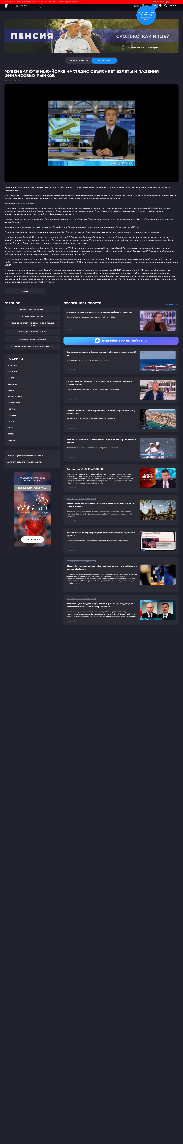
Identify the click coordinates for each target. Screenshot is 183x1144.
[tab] (79, 61)
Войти (173, 5)
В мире (25, 291)
